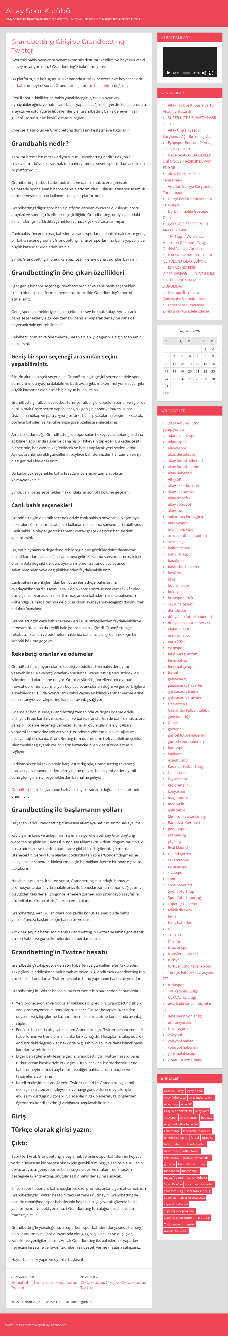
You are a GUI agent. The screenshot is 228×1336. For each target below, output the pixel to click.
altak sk (169, 1091)
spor (172, 878)
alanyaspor (177, 448)
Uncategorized (81, 1302)
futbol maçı (171, 1151)
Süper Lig (170, 1198)
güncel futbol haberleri (187, 735)
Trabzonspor (172, 1224)
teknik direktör (180, 910)
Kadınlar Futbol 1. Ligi (186, 766)
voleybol (175, 1034)
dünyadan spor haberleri (189, 622)
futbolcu (207, 1138)
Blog (171, 579)
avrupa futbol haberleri (187, 535)
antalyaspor (178, 523)
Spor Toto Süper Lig (184, 897)
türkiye (173, 959)
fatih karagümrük (182, 654)
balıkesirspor (179, 548)
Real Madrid (178, 847)
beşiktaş (175, 572)
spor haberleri (180, 885)
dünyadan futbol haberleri (190, 616)
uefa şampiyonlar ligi (185, 1016)
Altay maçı (171, 1104)
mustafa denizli (174, 1177)
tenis (172, 916)
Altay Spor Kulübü (38, 10)
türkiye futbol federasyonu (190, 966)
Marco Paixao (187, 1164)
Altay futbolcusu (175, 1097)
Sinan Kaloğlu (173, 1184)
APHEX (55, 1302)
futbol (173, 672)
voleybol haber (180, 1041)
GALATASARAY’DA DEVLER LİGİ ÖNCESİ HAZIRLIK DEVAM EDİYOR (187, 161)
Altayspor (170, 1118)
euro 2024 (176, 641)
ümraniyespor (180, 1022)
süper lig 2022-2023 (192, 1198)
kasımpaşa (177, 772)
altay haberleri (180, 473)
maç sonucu (178, 797)
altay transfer (179, 498)
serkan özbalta (197, 1177)
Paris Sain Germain (184, 822)
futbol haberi (172, 1144)
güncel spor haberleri (186, 741)
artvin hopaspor (181, 529)
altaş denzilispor (181, 454)
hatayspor (176, 747)
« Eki (166, 393)
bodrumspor (178, 585)
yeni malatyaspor (182, 1053)
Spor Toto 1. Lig (181, 891)
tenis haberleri (180, 922)
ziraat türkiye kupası (185, 1059)
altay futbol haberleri (185, 460)
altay (180, 1091)
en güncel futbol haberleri (181, 1124)
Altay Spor (202, 1111)
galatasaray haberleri (196, 1158)
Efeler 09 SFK (178, 629)
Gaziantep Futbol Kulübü (189, 710)
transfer (189, 1224)
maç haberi (171, 1171)
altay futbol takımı (201, 1097)
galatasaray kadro (183, 691)
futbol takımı (190, 1151)
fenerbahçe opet (182, 666)
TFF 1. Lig (204, 1218)
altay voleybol (179, 504)
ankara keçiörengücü (185, 516)
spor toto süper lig (198, 1191)
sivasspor (176, 872)
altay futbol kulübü (183, 466)
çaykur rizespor (181, 604)
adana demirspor (182, 435)
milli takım (176, 810)
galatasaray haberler (185, 685)
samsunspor (178, 866)
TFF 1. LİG (175, 935)
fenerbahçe (177, 660)
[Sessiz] (204, 73)
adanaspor (177, 441)
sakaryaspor (178, 860)
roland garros (179, 853)
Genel (173, 722)
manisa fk (176, 803)
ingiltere (175, 753)
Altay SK (174, 479)
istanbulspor (178, 760)
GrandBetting (23, 789)
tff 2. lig (174, 941)
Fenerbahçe (172, 1131)
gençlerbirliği (179, 716)
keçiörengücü (179, 785)
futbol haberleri (195, 1144)
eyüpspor (176, 647)
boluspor (175, 591)
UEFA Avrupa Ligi (182, 997)
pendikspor (177, 828)
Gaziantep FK (179, 704)
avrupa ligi (176, 541)
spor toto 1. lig (173, 1191)
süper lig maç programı (179, 1211)
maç (202, 1164)
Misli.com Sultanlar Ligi (187, 816)
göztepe (174, 729)
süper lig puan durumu (179, 1218)
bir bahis (18, 85)
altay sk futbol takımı (185, 485)
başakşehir (177, 560)
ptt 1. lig (174, 841)
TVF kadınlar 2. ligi (183, 991)
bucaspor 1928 (180, 597)
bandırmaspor (180, 554)
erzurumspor (179, 635)
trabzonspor (178, 947)
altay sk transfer (181, 491)
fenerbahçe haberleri (196, 1131)
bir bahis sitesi (101, 85)
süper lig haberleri (183, 903)
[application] (190, 62)
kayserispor (177, 778)
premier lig (177, 835)
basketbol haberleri (184, 566)
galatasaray (177, 679)
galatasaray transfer (185, 697)
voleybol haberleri (183, 1047)
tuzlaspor (176, 984)
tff (170, 928)
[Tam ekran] (211, 73)
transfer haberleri (183, 953)
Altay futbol (195, 1091)
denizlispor (177, 610)
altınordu (175, 510)
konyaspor (177, 791)
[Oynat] (168, 73)
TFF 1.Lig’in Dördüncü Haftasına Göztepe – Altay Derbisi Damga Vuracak (184, 242)
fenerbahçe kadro (175, 1138)
